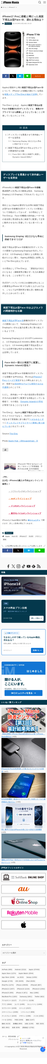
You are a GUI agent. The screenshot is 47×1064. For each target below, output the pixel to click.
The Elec (14, 434)
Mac (34, 993)
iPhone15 (7, 993)
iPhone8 (36, 985)
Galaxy (32, 977)
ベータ (7, 1020)
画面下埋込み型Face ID (13, 321)
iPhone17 (8, 23)
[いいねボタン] (5, 450)
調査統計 (28, 1027)
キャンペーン (34, 1004)
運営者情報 (12, 1036)
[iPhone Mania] (10, 2)
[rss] (39, 566)
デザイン (38, 536)
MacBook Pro (9, 996)
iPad (30, 981)
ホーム (4, 1036)
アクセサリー (9, 1000)
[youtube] (28, 566)
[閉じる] (43, 1038)
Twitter (39, 996)
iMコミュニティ (34, 520)
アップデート (26, 1000)
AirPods (7, 969)
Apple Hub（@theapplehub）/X (23, 441)
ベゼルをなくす (37, 419)
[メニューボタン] (44, 2)
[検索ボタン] (39, 2)
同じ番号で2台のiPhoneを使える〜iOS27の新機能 (21, 829)
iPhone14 (38, 989)
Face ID (15, 536)
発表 (16, 1027)
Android (20, 969)
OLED (31, 536)
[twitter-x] (13, 566)
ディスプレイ (9, 1016)
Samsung (26, 996)
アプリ (7, 1004)
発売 (6, 1027)
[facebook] (8, 566)
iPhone (22, 985)
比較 (29, 1024)
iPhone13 (23, 989)
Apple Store (9, 973)
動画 (6, 1024)
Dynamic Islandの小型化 (31, 402)
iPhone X (21, 993)
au (20, 977)
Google (7, 981)
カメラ (20, 1004)
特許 (40, 1024)
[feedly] (33, 566)
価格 (30, 1020)
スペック (25, 1008)
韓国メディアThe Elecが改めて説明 (20, 94)
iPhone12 (8, 989)
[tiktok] (23, 566)
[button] (5, 76)
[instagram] (18, 566)
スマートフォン (10, 1012)
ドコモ (39, 1016)
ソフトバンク (27, 1012)
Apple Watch (26, 973)
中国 (19, 1020)
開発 (4, 539)
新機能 (17, 1024)
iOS (19, 981)
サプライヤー (9, 1008)
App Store (8, 977)
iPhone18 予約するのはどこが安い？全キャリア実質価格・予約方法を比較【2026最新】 (30, 466)
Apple (7, 536)
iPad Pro (8, 985)
